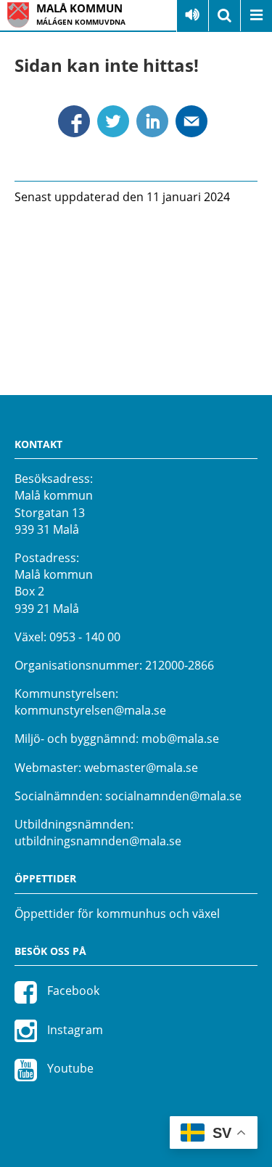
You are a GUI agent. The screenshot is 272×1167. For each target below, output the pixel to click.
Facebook (71, 991)
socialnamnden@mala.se (173, 796)
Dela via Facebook (74, 121)
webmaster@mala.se (141, 768)
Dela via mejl (191, 121)
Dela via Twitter (113, 121)
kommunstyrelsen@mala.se (90, 710)
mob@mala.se (180, 739)
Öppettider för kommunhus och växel (117, 914)
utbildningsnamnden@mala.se (98, 841)
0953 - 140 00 (84, 637)
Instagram (73, 1030)
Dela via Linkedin (152, 121)
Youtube (69, 1068)
